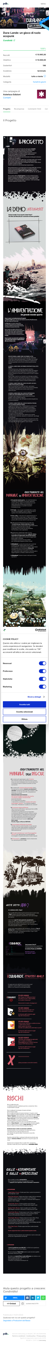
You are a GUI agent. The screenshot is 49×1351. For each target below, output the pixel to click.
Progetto (6, 109)
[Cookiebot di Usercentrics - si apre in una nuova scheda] (35, 630)
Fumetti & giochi (39, 82)
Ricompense (19, 109)
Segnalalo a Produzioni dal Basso (16, 1320)
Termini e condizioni (18, 1336)
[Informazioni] (45, 76)
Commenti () (34, 109)
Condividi (7, 40)
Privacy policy (41, 1336)
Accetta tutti (24, 704)
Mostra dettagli (34, 697)
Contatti (7, 97)
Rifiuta (24, 719)
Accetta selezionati (24, 712)
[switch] (42, 671)
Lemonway (42, 1340)
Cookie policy (30, 1336)
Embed (11, 1303)
